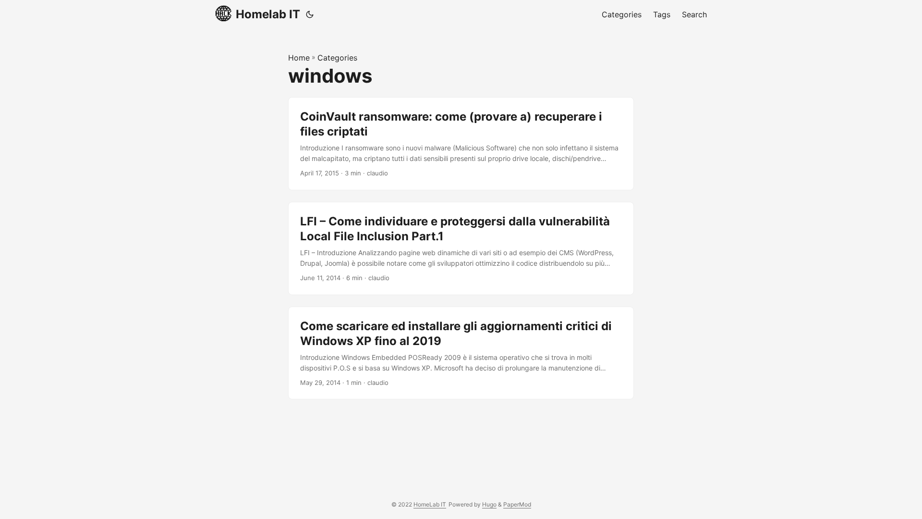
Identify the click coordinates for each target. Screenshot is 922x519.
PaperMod (517, 504)
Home (299, 57)
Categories (337, 57)
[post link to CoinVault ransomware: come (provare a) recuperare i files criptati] (461, 144)
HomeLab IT (429, 504)
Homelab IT (268, 14)
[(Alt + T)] (309, 14)
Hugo (489, 504)
